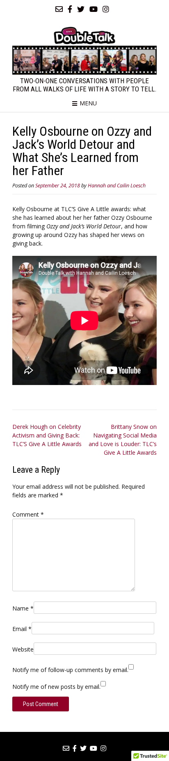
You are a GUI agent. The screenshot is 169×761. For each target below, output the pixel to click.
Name (23, 608)
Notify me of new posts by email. (56, 686)
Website (23, 649)
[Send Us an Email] (59, 9)
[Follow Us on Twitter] (80, 9)
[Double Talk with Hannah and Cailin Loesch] (84, 50)
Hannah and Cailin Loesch (117, 185)
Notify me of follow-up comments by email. (70, 670)
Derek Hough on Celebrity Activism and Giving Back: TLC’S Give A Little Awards (47, 435)
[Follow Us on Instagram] (106, 9)
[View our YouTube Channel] (93, 9)
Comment (28, 514)
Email (22, 629)
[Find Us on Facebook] (70, 9)
